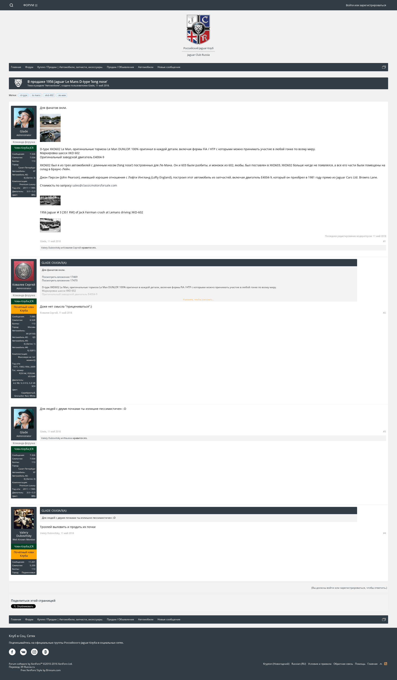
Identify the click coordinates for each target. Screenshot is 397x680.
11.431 (32, 561)
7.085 (32, 316)
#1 (384, 241)
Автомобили (52, 85)
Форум (28, 5)
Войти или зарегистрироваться (366, 5)
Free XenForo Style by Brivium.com (41, 670)
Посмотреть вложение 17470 (60, 280)
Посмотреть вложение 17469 (60, 277)
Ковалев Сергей (72, 247)
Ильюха (67, 438)
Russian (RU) (299, 664)
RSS (385, 663)
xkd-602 (49, 95)
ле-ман (62, 95)
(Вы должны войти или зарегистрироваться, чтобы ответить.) (349, 588)
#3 (384, 431)
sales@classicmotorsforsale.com (94, 185)
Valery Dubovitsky (51, 247)
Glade (91, 85)
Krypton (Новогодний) (276, 664)
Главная (372, 664)
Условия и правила (319, 664)
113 (33, 160)
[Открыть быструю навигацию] (384, 67)
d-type (23, 95)
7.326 (32, 153)
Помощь (360, 664)
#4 (384, 533)
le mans (36, 95)
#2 (384, 312)
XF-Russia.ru (28, 667)
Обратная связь (343, 664)
